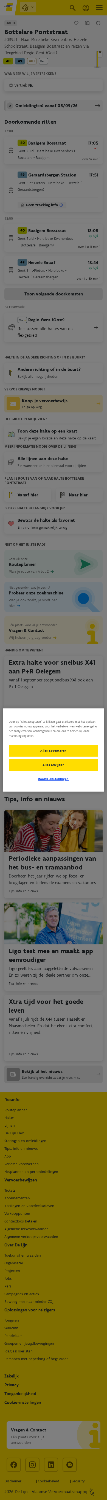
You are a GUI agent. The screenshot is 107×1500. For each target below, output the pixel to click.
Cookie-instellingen (53, 779)
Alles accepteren (53, 750)
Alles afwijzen (54, 765)
